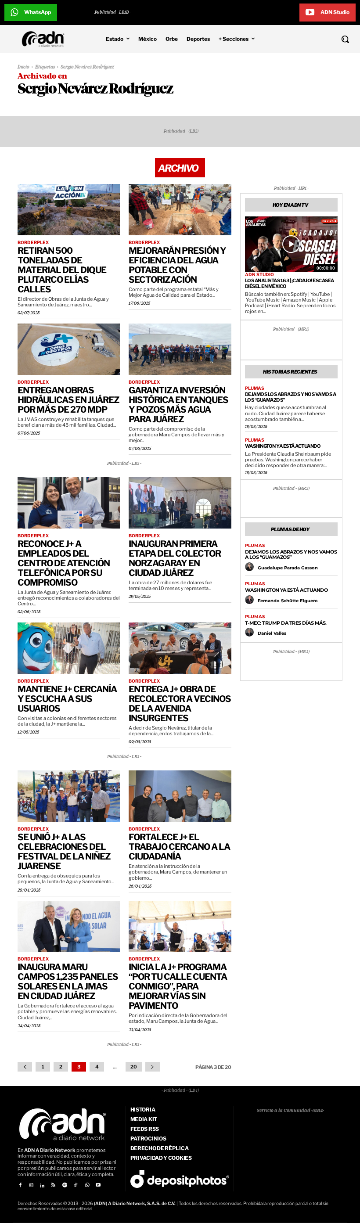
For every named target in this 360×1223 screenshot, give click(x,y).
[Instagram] (31, 1185)
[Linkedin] (42, 1185)
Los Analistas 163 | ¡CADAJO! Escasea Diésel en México (289, 283)
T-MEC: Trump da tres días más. (286, 623)
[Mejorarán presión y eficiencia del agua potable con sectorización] (180, 209)
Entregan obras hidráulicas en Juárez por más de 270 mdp (68, 400)
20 (133, 1067)
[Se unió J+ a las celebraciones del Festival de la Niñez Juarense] (69, 796)
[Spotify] (64, 1185)
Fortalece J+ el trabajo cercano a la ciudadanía (179, 847)
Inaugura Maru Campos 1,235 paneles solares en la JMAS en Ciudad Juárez (68, 981)
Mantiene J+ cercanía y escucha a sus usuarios (67, 699)
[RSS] (53, 1185)
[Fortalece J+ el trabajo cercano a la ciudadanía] (180, 796)
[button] (315, 39)
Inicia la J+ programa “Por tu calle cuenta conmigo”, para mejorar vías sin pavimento (178, 986)
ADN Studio (259, 274)
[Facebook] (20, 1185)
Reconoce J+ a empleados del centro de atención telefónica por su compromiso (64, 563)
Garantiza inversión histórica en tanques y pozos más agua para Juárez (178, 404)
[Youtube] (98, 1185)
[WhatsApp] (86, 1185)
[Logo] (45, 39)
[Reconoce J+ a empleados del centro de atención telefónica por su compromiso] (69, 503)
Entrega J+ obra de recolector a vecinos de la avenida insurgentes (180, 703)
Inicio (23, 67)
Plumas (254, 388)
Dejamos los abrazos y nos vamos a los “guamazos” (290, 397)
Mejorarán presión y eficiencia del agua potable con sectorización (177, 265)
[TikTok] (75, 1185)
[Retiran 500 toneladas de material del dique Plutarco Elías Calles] (69, 209)
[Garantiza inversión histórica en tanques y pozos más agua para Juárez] (180, 349)
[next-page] (152, 1067)
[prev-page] (25, 1067)
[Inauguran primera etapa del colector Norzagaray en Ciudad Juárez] (180, 503)
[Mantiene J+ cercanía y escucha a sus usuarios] (69, 648)
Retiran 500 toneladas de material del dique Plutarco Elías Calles (62, 270)
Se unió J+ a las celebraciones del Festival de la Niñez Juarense (64, 851)
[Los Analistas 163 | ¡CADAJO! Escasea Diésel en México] (291, 244)
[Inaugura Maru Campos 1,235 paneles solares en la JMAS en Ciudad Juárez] (69, 926)
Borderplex (33, 242)
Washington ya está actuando (283, 446)
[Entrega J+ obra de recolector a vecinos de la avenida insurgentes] (180, 648)
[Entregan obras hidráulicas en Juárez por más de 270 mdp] (69, 349)
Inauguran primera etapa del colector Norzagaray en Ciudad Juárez (175, 558)
